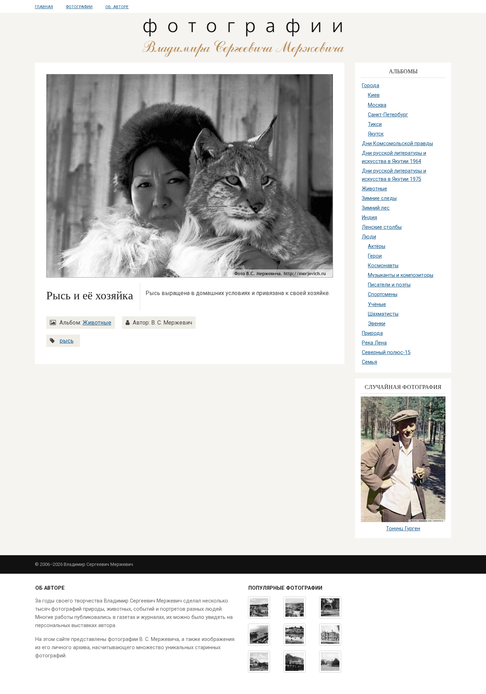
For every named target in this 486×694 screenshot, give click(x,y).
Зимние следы (379, 198)
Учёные (377, 304)
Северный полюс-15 (386, 352)
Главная (44, 7)
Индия (369, 218)
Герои (375, 256)
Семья (369, 362)
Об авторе (116, 7)
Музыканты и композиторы (400, 275)
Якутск (376, 134)
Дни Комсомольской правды (397, 144)
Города (370, 86)
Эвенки (376, 324)
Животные (97, 322)
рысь (67, 340)
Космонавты (383, 266)
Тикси (375, 124)
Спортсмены (382, 294)
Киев (374, 95)
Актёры (376, 246)
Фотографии (79, 7)
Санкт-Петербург (388, 115)
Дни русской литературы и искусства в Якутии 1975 (394, 175)
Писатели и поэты (389, 285)
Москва (377, 105)
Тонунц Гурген (403, 529)
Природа (372, 333)
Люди (369, 237)
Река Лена (374, 343)
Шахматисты (383, 314)
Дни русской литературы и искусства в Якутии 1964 (394, 157)
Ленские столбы (382, 227)
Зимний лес (376, 208)
